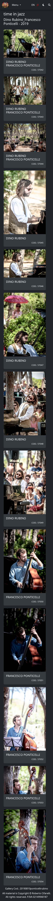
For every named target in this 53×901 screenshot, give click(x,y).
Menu (15, 5)
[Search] (49, 4)
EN (33, 5)
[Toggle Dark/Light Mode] (43, 4)
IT (38, 5)
